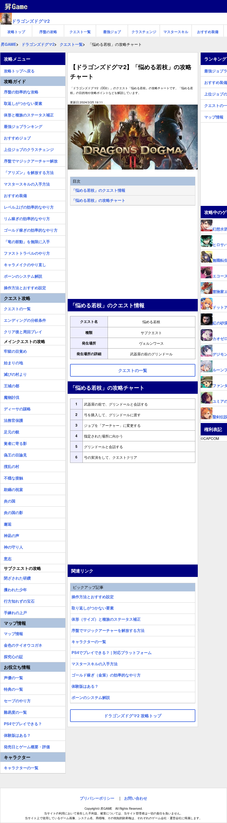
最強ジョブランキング (23, 125)
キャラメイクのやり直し (25, 264)
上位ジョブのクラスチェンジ (29, 149)
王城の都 (11, 385)
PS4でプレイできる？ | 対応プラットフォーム (112, 652)
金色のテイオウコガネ (23, 644)
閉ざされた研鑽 (17, 577)
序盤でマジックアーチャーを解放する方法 (108, 630)
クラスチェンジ (144, 31)
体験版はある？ (85, 686)
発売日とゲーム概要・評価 (27, 746)
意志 (8, 558)
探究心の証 (13, 656)
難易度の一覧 (15, 711)
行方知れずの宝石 (19, 600)
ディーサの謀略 (17, 408)
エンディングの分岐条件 (25, 319)
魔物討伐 (11, 396)
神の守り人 (13, 546)
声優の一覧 (13, 677)
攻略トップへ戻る (19, 70)
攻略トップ (16, 31)
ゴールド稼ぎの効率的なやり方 (31, 229)
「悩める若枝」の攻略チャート (98, 200)
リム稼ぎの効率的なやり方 (27, 218)
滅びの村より (15, 373)
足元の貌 (11, 431)
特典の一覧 (13, 688)
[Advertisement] (133, 253)
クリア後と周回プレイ (23, 331)
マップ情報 (13, 633)
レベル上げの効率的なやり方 (29, 206)
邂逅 (8, 523)
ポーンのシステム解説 (91, 697)
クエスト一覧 (80, 31)
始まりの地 (13, 362)
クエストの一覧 (17, 308)
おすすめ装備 (207, 31)
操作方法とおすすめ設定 (93, 596)
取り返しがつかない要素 (93, 608)
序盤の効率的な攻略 (21, 91)
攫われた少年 (15, 589)
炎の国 (9, 500)
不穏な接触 (13, 477)
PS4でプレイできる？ (23, 723)
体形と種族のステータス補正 (29, 114)
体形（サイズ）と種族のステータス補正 (106, 619)
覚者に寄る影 (15, 442)
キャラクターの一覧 (89, 641)
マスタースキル (175, 31)
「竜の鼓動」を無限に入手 (27, 241)
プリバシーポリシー (97, 798)
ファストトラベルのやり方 (27, 252)
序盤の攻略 (48, 31)
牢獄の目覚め (15, 350)
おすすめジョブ (17, 137)
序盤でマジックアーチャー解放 (31, 160)
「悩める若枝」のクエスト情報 (98, 190)
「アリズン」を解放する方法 (29, 172)
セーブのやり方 (17, 700)
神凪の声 (11, 535)
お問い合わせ (135, 798)
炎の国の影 (13, 512)
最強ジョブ (112, 31)
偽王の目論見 (15, 454)
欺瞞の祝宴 (13, 489)
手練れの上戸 (15, 612)
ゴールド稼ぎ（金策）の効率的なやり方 (106, 675)
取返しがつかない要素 (23, 102)
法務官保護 (13, 419)
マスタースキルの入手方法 (95, 663)
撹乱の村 (11, 465)
